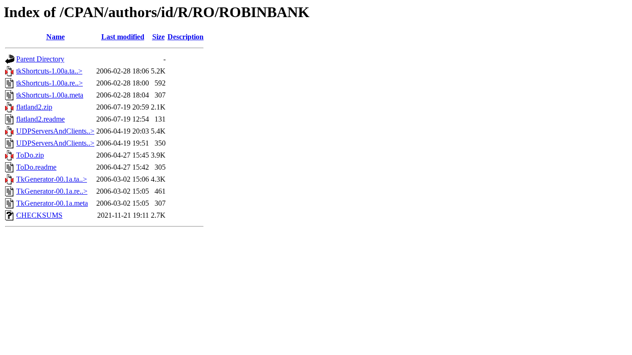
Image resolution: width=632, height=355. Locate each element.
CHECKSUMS (39, 215)
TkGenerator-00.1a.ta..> (51, 179)
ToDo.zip (30, 155)
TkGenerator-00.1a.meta (52, 203)
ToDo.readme (36, 167)
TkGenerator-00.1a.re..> (51, 191)
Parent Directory (40, 59)
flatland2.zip (34, 107)
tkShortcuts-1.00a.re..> (49, 83)
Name (55, 37)
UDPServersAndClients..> (55, 131)
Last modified (122, 37)
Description (185, 37)
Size (158, 37)
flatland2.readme (40, 119)
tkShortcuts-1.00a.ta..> (49, 71)
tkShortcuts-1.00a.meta (49, 95)
